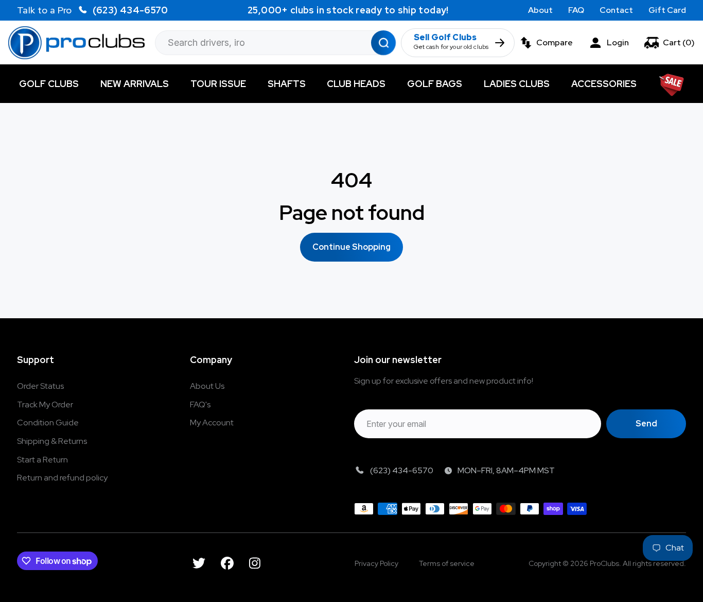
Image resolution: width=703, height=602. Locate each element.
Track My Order (45, 404)
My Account (212, 422)
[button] (669, 43)
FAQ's (200, 404)
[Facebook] (227, 563)
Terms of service (446, 563)
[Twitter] (198, 563)
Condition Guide (48, 422)
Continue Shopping (351, 247)
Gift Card (667, 10)
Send (646, 423)
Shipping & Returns (52, 441)
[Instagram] (254, 563)
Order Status (40, 386)
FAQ (576, 10)
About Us (207, 386)
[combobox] (275, 42)
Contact (616, 10)
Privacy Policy (376, 563)
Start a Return (42, 459)
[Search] (383, 42)
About (540, 10)
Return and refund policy (62, 477)
